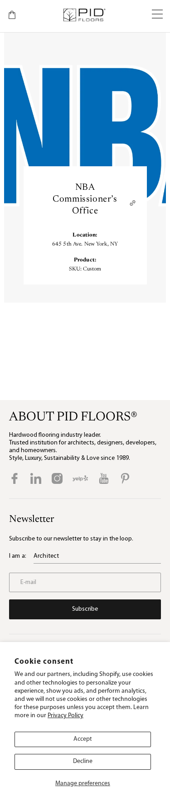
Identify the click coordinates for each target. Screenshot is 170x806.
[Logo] (84, 14)
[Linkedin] (35, 478)
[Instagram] (57, 478)
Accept (82, 739)
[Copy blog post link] (133, 203)
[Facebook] (14, 478)
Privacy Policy (65, 715)
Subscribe (85, 609)
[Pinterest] (125, 478)
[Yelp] (80, 478)
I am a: (17, 556)
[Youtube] (103, 478)
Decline (82, 761)
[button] (157, 15)
